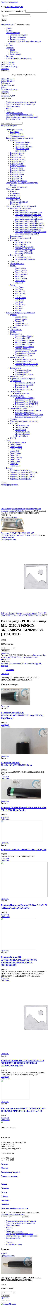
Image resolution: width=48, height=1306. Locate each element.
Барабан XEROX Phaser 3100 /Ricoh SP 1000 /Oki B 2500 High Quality (23, 808)
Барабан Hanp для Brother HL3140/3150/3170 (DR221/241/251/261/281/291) (24, 906)
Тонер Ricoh (15, 455)
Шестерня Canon (21, 428)
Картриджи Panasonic (18, 181)
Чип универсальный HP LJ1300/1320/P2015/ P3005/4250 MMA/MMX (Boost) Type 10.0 (23, 1109)
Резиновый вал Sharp (23, 344)
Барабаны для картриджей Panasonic (29, 223)
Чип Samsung (20, 304)
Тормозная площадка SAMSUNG (28, 417)
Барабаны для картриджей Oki (27, 221)
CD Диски (14, 132)
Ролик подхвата (16, 376)
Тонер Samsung (16, 457)
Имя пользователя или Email (13, 11)
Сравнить (5, 653)
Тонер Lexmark (16, 449)
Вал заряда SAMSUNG (24, 253)
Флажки (13, 419)
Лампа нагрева (16, 330)
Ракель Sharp (20, 276)
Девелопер (14, 261)
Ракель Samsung (21, 274)
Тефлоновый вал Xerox (24, 406)
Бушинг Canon (21, 319)
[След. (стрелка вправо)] (4, 1302)
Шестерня (14, 423)
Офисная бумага (16, 134)
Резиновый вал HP (22, 338)
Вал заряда (14, 240)
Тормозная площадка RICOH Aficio (29, 415)
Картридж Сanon (17, 174)
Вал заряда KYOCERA (24, 247)
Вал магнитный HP (22, 257)
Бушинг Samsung (21, 325)
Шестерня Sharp (21, 436)
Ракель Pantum (20, 272)
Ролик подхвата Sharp (23, 355)
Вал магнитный (16, 255)
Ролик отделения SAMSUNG (26, 366)
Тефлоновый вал (17, 396)
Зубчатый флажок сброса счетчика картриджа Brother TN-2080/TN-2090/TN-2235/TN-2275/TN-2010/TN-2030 (24, 614)
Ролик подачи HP (22, 372)
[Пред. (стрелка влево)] (2, 1302)
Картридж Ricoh (16, 164)
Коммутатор (15, 196)
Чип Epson (19, 289)
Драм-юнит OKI (21, 144)
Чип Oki (18, 296)
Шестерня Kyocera (22, 432)
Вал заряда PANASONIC (25, 249)
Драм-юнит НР (21, 151)
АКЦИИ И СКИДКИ (9, 485)
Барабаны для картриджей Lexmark (29, 219)
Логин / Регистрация (14, 1244)
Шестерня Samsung (22, 434)
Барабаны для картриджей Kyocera (29, 217)
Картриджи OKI (16, 178)
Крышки (13, 327)
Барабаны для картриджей (20, 208)
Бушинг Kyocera (21, 323)
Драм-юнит (14, 140)
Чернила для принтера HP (20, 479)
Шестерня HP (20, 430)
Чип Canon (19, 287)
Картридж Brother (17, 153)
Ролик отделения (17, 357)
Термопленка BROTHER (25, 383)
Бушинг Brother (21, 317)
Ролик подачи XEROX (24, 374)
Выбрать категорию (9, 126)
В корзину (5, 651)
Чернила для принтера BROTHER (24, 472)
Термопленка (15, 381)
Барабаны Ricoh (21, 210)
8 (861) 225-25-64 (7, 62)
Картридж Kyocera (17, 157)
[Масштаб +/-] (9, 1300)
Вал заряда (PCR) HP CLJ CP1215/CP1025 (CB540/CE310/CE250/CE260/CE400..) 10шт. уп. (20, 534)
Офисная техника (13, 189)
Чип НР (18, 310)
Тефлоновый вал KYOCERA (26, 402)
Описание (10, 670)
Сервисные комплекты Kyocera (22, 379)
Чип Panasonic (20, 298)
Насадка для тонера (18, 442)
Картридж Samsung (18, 166)
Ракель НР (19, 283)
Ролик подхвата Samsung (25, 353)
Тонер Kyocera (16, 447)
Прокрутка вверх (8, 1256)
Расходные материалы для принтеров (20, 313)
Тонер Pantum (15, 453)
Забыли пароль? (7, 24)
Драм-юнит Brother (22, 142)
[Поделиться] (4, 1300)
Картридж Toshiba (17, 170)
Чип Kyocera (20, 291)
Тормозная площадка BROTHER (28, 410)
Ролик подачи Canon (23, 370)
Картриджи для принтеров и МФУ (19, 138)
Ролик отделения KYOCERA (26, 364)
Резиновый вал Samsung (24, 342)
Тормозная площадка (18, 408)
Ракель (13, 266)
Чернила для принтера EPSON (22, 476)
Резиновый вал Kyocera (24, 340)
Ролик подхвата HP (22, 349)
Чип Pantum (19, 300)
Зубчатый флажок (17, 264)
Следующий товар (8, 539)
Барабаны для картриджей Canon (28, 215)
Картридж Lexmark (17, 159)
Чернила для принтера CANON (22, 474)
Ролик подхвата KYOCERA (26, 351)
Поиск (4, 483)
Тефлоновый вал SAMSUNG (26, 404)
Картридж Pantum (17, 161)
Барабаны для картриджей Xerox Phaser (30, 232)
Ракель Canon (20, 268)
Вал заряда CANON (23, 242)
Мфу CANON (15, 200)
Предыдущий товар (9, 517)
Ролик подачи (15, 368)
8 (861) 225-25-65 (7, 64)
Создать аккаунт (14, 6)
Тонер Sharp (15, 459)
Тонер (8, 440)
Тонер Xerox (15, 462)
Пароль (4, 16)
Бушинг (13, 315)
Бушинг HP (19, 321)
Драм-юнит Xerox (22, 149)
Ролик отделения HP (23, 362)
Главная (4, 509)
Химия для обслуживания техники (24, 421)
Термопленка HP (21, 387)
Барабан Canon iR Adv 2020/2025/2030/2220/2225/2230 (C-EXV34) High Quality (22, 715)
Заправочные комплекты (20, 470)
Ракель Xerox (20, 281)
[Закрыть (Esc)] (2, 1300)
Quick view (5, 727)
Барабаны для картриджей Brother (28, 213)
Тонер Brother (15, 445)
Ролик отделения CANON (25, 359)
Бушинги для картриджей (20, 238)
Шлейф (13, 438)
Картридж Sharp (16, 168)
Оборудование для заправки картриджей (22, 183)
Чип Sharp (19, 306)
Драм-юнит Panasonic (23, 147)
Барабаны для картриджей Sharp (28, 230)
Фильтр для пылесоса (18, 187)
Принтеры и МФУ (13, 198)
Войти (4, 20)
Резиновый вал (16, 334)
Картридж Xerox (16, 172)
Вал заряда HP (20, 244)
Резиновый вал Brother (24, 336)
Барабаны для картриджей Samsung (29, 227)
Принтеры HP (15, 204)
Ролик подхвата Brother (24, 347)
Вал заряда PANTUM (23, 251)
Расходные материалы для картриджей (21, 206)
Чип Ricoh (19, 302)
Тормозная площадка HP (24, 413)
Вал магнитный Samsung (25, 259)
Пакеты (13, 185)
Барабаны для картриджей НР (27, 234)
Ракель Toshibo (21, 279)
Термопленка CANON (24, 385)
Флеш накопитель (17, 136)
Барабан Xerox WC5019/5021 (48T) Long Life (23, 849)
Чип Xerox (19, 308)
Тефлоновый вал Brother (24, 400)
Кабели (13, 191)
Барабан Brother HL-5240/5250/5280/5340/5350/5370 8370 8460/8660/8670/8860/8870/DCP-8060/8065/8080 (19, 961)
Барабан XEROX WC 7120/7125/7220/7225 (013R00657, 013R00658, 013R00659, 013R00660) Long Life (22, 1063)
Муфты (13, 332)
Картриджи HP (16, 176)
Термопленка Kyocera (23, 389)
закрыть (4, 1253)
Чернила (9, 468)
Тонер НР (14, 464)
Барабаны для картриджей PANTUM (29, 225)
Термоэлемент (16, 391)
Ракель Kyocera (21, 270)
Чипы (12, 285)
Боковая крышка (16, 236)
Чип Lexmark (20, 293)
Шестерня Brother (22, 425)
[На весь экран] (6, 1300)
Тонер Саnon (15, 466)
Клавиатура (15, 193)
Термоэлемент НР (22, 393)
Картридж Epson (16, 155)
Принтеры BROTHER (19, 202)
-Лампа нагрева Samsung (24, 398)
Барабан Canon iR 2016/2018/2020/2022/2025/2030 (16, 763)
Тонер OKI (14, 451)
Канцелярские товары (14, 130)
